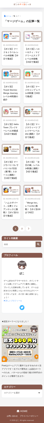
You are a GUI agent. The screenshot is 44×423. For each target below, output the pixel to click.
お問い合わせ (12, 416)
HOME (23, 411)
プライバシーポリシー (29, 416)
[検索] (38, 244)
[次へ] (28, 228)
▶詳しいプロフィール (13, 301)
